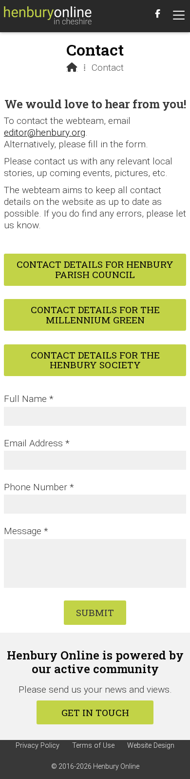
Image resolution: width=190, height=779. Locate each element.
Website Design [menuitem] (150, 745)
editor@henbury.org (44, 132)
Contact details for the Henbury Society (95, 360)
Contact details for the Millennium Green (95, 314)
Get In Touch (95, 712)
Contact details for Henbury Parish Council (95, 269)
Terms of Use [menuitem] (93, 745)
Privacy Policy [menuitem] (37, 745)
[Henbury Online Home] (48, 16)
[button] (179, 15)
